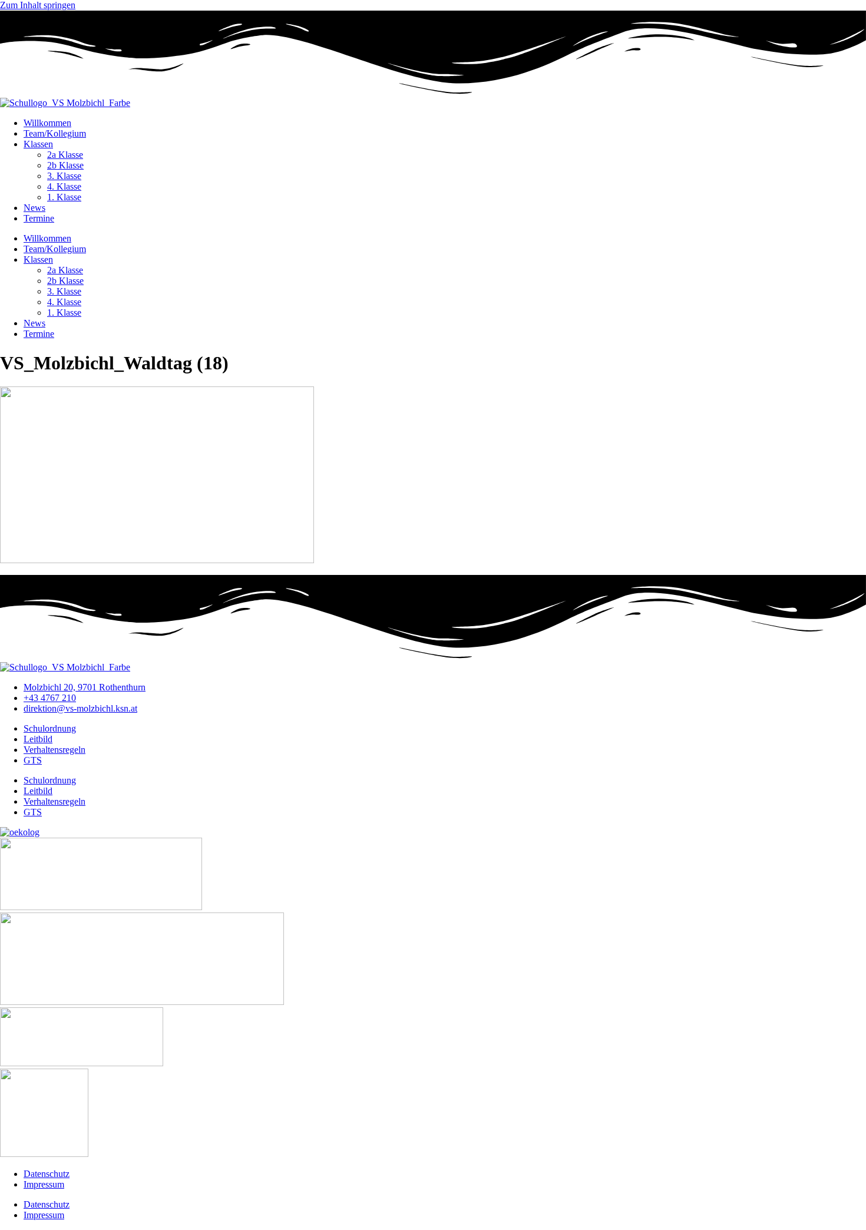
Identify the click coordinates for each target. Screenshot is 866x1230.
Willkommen (47, 123)
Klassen (38, 144)
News (34, 208)
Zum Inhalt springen (37, 5)
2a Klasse (65, 155)
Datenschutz (47, 1174)
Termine (39, 218)
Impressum (44, 1184)
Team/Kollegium (55, 133)
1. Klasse (64, 197)
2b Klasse (65, 165)
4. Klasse (64, 186)
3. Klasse (64, 176)
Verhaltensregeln (54, 750)
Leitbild (38, 739)
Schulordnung (50, 728)
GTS (33, 760)
